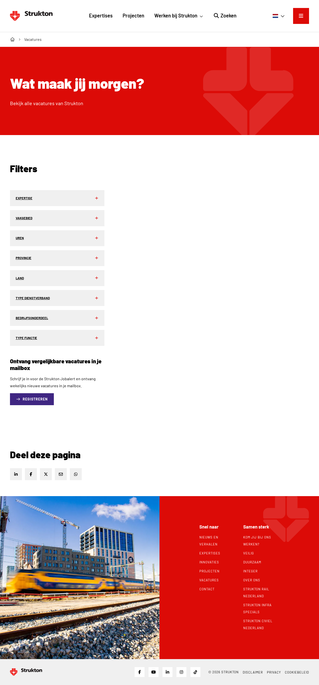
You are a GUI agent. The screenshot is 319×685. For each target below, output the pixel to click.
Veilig (248, 553)
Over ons (251, 580)
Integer (250, 571)
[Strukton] (31, 16)
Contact (207, 589)
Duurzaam (252, 562)
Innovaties (209, 562)
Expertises (209, 553)
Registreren (35, 399)
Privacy (274, 672)
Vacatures (209, 580)
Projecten (209, 571)
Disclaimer (253, 672)
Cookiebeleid (297, 672)
